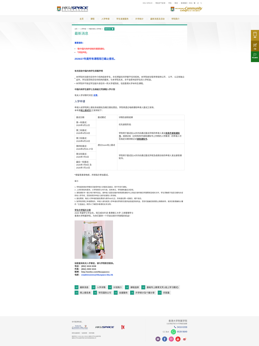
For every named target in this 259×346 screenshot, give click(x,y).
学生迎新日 (255, 57)
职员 (176, 3)
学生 (170, 3)
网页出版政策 (76, 333)
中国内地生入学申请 (95, 29)
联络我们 (184, 3)
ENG (190, 3)
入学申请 (83, 29)
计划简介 (117, 287)
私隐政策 (84, 333)
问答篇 (166, 293)
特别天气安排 (160, 3)
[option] (85, 327)
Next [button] (122, 327)
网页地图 (91, 333)
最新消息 (108, 29)
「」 (81, 204)
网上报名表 (85, 293)
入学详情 (101, 287)
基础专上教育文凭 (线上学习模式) (162, 287)
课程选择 (134, 287)
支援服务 (123, 293)
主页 (76, 29)
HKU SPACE (147, 3)
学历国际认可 (104, 293)
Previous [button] (72, 327)
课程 (255, 37)
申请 (255, 49)
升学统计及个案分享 (145, 293)
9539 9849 (182, 331)
